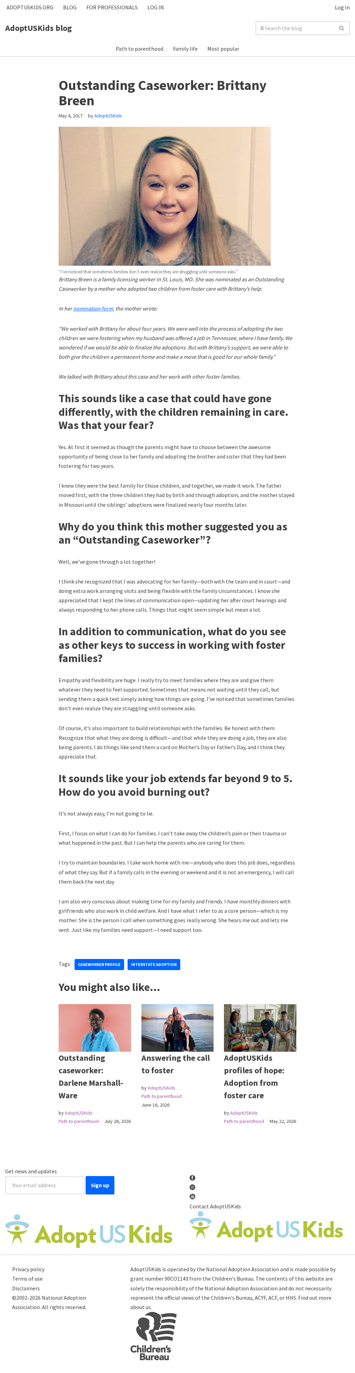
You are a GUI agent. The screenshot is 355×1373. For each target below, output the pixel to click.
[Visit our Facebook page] (192, 1178)
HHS (291, 1297)
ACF (272, 1297)
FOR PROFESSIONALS (112, 7)
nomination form (93, 308)
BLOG (70, 7)
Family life (185, 48)
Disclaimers (26, 1288)
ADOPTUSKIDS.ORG (30, 7)
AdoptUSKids (108, 116)
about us (140, 1307)
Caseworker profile (99, 964)
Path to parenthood (139, 48)
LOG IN (155, 7)
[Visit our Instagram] (192, 1187)
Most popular (223, 48)
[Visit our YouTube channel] (192, 1196)
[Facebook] (62, 948)
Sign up (100, 1185)
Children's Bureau (232, 1278)
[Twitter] (73, 948)
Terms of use (27, 1278)
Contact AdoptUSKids (215, 1206)
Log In (342, 7)
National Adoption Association (242, 1269)
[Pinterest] (84, 948)
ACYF (260, 1297)
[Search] (342, 28)
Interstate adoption (154, 964)
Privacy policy (28, 1269)
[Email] (95, 948)
